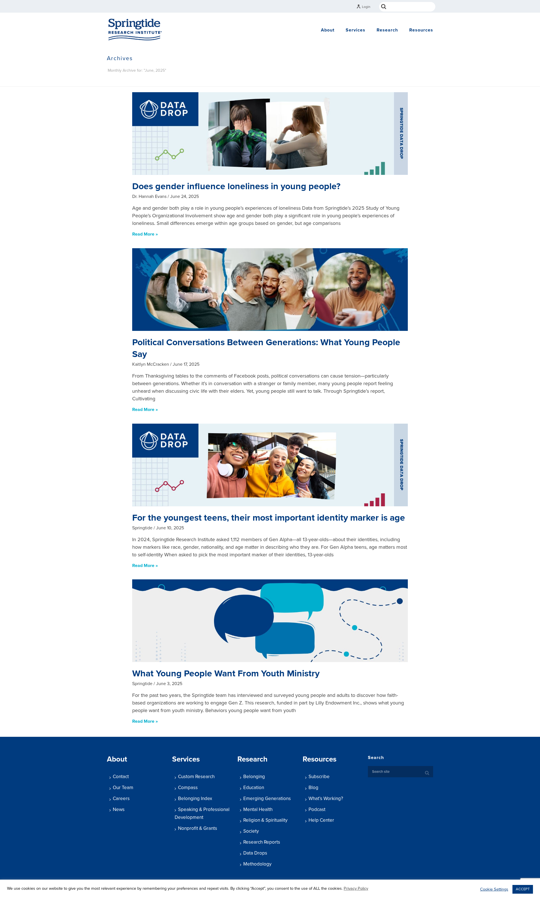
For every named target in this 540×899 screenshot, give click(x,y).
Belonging (254, 777)
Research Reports (261, 842)
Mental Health (258, 809)
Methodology (257, 864)
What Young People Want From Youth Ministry (226, 673)
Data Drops (255, 853)
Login (366, 7)
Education (253, 787)
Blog (313, 787)
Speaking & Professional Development (202, 814)
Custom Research (196, 777)
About (327, 30)
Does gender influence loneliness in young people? (236, 186)
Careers (121, 798)
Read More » (145, 234)
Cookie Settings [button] (494, 889)
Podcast (317, 809)
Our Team (123, 787)
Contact (121, 777)
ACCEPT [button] (523, 889)
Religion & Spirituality (265, 820)
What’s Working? (326, 798)
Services (355, 30)
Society (251, 831)
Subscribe (319, 777)
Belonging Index (195, 798)
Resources (421, 30)
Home (379, 81)
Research (387, 30)
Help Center (321, 820)
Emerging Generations (267, 798)
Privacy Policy (356, 888)
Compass (188, 787)
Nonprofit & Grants (197, 828)
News (119, 809)
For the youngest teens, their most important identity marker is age (268, 517)
